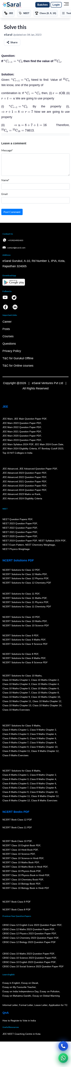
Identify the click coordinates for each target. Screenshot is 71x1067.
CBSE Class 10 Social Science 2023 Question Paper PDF (33, 966)
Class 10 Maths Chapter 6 (45, 688)
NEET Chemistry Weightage (40, 544)
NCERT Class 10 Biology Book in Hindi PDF (25, 888)
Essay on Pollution (49, 991)
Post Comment (11, 211)
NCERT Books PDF (15, 811)
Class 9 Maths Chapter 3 (15, 734)
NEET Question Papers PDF (17, 519)
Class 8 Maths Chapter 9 (15, 792)
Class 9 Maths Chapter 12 (45, 751)
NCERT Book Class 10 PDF (17, 841)
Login (56, 4)
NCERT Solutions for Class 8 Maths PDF (23, 658)
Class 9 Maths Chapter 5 (15, 738)
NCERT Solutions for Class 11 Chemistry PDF (26, 606)
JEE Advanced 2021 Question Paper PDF (24, 481)
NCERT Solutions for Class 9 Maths (21, 725)
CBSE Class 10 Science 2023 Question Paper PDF (29, 958)
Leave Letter (40, 1005)
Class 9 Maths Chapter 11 (16, 751)
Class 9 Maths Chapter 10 (43, 747)
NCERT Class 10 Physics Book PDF (21, 871)
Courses (8, 336)
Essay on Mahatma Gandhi (16, 995)
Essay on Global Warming (46, 995)
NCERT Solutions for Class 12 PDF (21, 570)
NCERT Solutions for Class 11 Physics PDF (25, 602)
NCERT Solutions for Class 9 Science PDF (25, 644)
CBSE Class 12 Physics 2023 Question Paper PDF (29, 933)
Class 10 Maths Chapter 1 (16, 680)
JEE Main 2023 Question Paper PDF (21, 423)
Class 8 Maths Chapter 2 (43, 774)
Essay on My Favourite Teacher (19, 987)
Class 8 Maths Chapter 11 (16, 796)
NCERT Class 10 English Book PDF (21, 845)
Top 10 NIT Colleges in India (17, 453)
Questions (9, 343)
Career (7, 321)
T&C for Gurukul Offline (17, 358)
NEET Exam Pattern (13, 544)
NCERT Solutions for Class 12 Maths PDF (24, 574)
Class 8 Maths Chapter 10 (43, 792)
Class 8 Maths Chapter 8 (43, 787)
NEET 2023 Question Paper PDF (19, 523)
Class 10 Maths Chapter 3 (16, 684)
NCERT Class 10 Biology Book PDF (21, 884)
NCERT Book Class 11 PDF (17, 827)
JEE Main (7, 418)
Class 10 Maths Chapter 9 (16, 697)
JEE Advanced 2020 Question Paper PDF (24, 485)
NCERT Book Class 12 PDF (17, 819)
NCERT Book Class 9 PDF (16, 901)
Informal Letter (10, 1005)
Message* (7, 150)
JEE (5, 406)
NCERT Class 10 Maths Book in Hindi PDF (25, 866)
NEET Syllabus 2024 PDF (52, 540)
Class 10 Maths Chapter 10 (45, 697)
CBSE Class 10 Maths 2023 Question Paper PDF (28, 953)
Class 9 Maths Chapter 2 (43, 729)
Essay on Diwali (29, 983)
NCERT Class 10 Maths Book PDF (20, 862)
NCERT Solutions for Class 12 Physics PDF (25, 578)
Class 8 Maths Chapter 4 (43, 779)
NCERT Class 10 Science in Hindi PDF (22, 858)
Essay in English (11, 983)
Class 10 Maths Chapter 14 (47, 705)
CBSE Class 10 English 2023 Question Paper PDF (29, 962)
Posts (6, 329)
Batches (42, 4)
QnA (5, 1012)
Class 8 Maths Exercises (44, 800)
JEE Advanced (10, 468)
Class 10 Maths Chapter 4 (45, 684)
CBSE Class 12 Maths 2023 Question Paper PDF (28, 929)
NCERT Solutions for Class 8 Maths (21, 770)
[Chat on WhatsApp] (63, 1058)
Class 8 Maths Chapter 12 (45, 796)
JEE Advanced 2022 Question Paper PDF (24, 477)
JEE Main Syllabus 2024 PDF (17, 444)
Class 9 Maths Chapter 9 (15, 747)
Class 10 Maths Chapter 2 (45, 680)
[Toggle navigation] (66, 4)
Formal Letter (26, 1005)
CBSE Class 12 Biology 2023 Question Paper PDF (29, 942)
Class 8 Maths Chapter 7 (15, 787)
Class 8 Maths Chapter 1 (15, 774)
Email (4, 193)
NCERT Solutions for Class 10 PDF (21, 617)
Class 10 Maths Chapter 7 (16, 692)
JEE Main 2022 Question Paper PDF (21, 427)
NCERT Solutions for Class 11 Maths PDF (24, 598)
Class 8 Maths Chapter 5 (15, 783)
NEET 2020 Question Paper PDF (19, 536)
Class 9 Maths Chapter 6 (43, 738)
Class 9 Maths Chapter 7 (15, 742)
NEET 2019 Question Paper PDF (19, 540)
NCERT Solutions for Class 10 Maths (22, 675)
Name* (5, 180)
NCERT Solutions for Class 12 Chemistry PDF (26, 582)
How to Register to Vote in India (19, 1020)
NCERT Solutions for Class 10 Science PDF (25, 625)
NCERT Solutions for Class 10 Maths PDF (24, 621)
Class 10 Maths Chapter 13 (16, 705)
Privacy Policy (11, 351)
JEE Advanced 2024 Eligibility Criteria (22, 498)
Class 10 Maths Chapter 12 (47, 701)
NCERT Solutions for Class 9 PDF (20, 635)
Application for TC (58, 1005)
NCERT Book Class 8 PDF (16, 909)
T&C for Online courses (17, 365)
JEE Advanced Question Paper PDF (38, 468)
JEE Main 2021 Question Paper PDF (21, 431)
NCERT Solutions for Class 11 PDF (20, 593)
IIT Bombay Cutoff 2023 (50, 448)
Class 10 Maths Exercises (16, 709)
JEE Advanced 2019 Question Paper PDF (24, 490)
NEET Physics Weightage (16, 549)
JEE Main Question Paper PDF (30, 418)
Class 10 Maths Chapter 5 (16, 688)
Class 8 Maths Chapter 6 (43, 783)
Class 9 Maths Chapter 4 (43, 734)
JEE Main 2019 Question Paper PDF (21, 440)
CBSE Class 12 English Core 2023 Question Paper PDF (31, 925)
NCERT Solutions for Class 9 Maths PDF (23, 639)
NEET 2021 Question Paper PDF (19, 532)
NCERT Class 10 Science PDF (18, 854)
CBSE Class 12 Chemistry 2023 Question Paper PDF (30, 937)
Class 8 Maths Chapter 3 (15, 779)
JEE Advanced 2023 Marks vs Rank (21, 494)
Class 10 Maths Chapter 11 (16, 701)
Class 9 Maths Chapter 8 (43, 742)
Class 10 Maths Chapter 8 (45, 692)
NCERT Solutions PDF (18, 560)
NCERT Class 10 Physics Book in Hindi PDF (25, 875)
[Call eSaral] (63, 1046)
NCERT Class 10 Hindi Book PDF (20, 849)
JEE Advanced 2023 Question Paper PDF (24, 472)
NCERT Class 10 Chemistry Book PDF (22, 879)
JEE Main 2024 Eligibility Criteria (19, 448)
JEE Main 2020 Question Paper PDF (21, 435)
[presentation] (13, 61)
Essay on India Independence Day (20, 991)
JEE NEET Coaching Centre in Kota (21, 1034)
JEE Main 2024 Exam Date (49, 444)
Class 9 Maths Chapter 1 (15, 729)
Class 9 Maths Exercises (15, 755)
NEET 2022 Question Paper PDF (19, 527)
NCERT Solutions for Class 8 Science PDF (25, 662)
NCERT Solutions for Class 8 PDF (20, 654)
